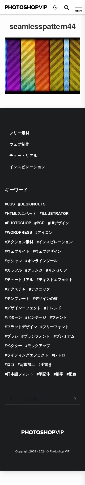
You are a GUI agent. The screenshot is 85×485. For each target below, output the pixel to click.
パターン (14, 317)
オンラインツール (42, 260)
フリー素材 (19, 132)
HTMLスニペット (21, 213)
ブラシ (12, 336)
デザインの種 (46, 298)
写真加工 (27, 364)
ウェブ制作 (19, 144)
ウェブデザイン (48, 251)
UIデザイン (59, 223)
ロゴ (10, 364)
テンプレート (18, 298)
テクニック (40, 289)
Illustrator (55, 213)
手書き (46, 364)
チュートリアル (23, 155)
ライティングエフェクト (27, 355)
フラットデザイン (22, 326)
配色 (72, 373)
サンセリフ (57, 270)
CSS (11, 204)
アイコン (45, 232)
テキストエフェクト (56, 279)
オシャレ (14, 260)
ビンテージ (36, 317)
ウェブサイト (18, 251)
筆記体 (44, 373)
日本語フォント (20, 373)
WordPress (19, 232)
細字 (59, 373)
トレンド (53, 307)
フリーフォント (55, 326)
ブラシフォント (37, 336)
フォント (59, 317)
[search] (75, 398)
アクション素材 (20, 241)
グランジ (34, 270)
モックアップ (38, 345)
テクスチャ (16, 289)
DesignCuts (33, 204)
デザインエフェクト (24, 307)
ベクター (14, 345)
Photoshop (19, 223)
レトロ (59, 355)
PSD (41, 223)
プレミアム (65, 336)
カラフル (14, 270)
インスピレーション (27, 166)
